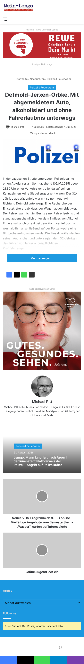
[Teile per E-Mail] (32, 275)
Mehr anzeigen (41, 258)
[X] (17, 275)
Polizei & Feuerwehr (59, 78)
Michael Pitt (17, 126)
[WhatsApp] (24, 275)
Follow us (9, 613)
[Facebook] (9, 275)
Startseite (21, 78)
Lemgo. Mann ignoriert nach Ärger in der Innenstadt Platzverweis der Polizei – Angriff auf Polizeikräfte (41, 461)
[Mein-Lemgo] (18, 7)
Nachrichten (37, 78)
